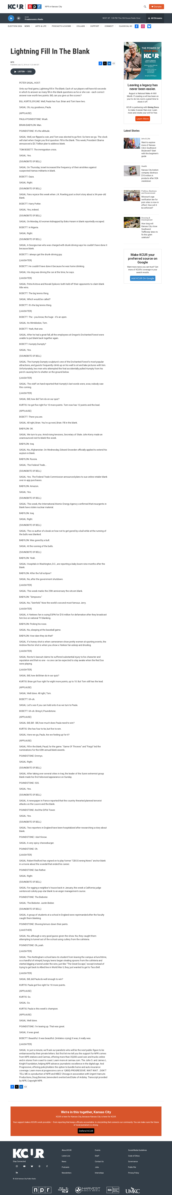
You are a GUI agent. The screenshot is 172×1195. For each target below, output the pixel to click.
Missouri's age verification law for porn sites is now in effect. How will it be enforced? (150, 202)
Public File (132, 1167)
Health (144, 166)
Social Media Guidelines (137, 1150)
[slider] (22, 18)
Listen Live (66, 1156)
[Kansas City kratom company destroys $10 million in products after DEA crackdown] (132, 170)
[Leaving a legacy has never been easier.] (142, 61)
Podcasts (65, 1167)
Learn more (143, 118)
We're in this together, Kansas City (86, 1112)
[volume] (18, 18)
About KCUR (67, 1150)
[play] (11, 18)
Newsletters (66, 1173)
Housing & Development (146, 219)
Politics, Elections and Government (149, 192)
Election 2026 (15, 26)
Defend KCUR (86, 1130)
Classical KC (125, 26)
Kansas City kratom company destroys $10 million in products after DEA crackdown (149, 175)
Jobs (97, 1167)
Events (97, 1150)
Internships (99, 1173)
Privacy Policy (133, 1173)
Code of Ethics (134, 1156)
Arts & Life (40, 26)
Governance (133, 1162)
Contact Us (99, 1162)
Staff (97, 1156)
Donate (158, 6)
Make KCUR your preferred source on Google (142, 258)
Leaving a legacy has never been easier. (143, 87)
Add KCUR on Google (142, 278)
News (27, 26)
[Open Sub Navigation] (32, 26)
